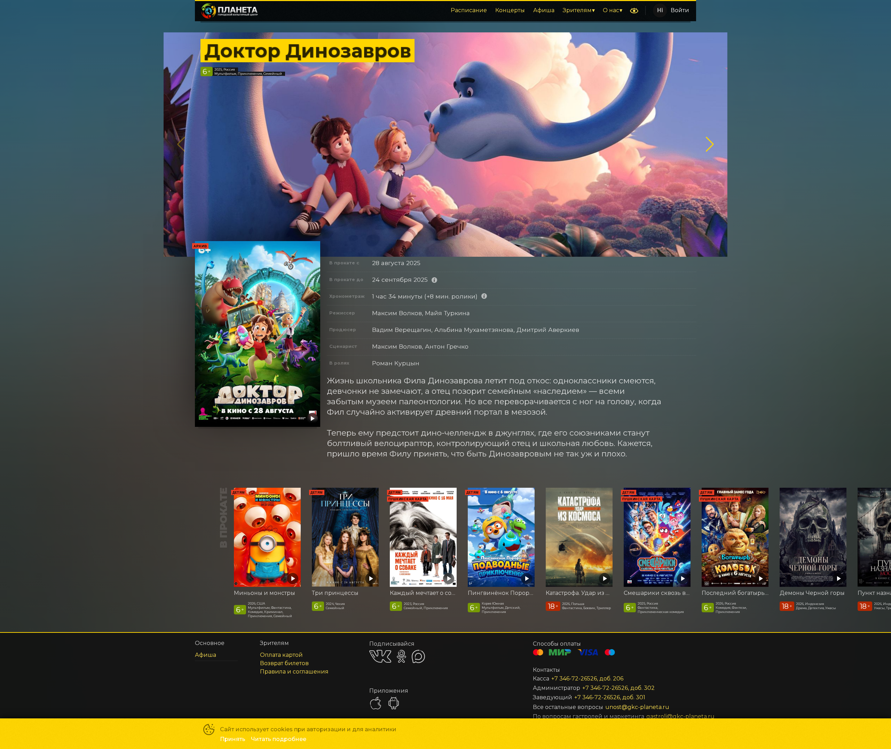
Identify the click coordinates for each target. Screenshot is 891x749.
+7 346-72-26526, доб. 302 (618, 688)
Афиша (543, 10)
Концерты (510, 10)
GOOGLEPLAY (393, 703)
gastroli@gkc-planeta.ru (662, 716)
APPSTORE (375, 703)
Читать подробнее (278, 739)
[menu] (445, 10)
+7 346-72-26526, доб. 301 (609, 697)
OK (401, 656)
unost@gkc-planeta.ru (637, 707)
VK (380, 656)
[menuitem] (469, 10)
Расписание (469, 10)
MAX (418, 656)
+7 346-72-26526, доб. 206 (587, 678)
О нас (611, 10)
